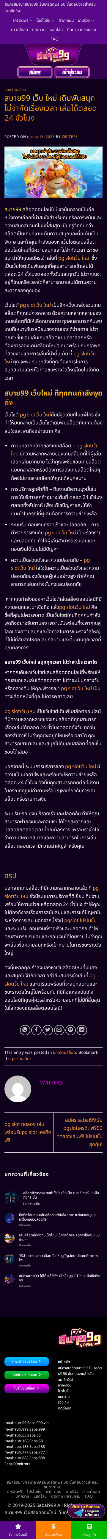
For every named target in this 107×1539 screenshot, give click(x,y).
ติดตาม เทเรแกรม (81, 30)
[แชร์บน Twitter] (48, 1030)
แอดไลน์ (56, 30)
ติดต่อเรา (64, 1408)
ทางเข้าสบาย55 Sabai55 (22, 1435)
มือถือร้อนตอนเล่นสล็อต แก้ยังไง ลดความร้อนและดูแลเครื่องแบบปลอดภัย (57, 1217)
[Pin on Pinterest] (70, 1030)
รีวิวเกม (63, 1402)
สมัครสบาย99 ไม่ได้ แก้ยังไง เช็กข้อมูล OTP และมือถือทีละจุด (59, 1278)
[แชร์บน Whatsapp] (25, 1030)
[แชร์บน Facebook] (36, 1030)
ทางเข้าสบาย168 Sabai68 (23, 1441)
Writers (70, 136)
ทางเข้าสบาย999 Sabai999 (24, 1429)
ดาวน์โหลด (19, 30)
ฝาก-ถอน (66, 21)
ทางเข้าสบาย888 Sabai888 (24, 1458)
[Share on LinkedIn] (82, 1030)
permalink (22, 1059)
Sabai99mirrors (17, 1464)
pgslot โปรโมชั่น (80, 921)
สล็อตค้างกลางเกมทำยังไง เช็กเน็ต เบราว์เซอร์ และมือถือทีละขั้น (61, 1195)
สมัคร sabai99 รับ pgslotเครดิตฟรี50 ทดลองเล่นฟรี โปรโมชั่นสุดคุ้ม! (79, 1132)
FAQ (55, 39)
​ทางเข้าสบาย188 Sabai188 (24, 1446)
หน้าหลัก (64, 1361)
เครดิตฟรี (21, 21)
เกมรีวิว (84, 21)
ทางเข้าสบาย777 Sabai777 (24, 1452)
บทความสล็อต (15, 89)
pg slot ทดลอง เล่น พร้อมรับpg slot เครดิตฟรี (27, 1132)
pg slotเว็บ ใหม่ (74, 258)
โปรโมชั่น (43, 21)
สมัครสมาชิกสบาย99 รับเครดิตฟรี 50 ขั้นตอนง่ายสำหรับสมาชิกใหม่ (50, 7)
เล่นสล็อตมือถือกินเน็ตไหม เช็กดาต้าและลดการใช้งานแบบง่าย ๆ (59, 1237)
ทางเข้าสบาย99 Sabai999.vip (26, 1423)
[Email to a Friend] (59, 1030)
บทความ (38, 30)
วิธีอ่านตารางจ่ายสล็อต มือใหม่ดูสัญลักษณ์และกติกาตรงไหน (58, 1258)
